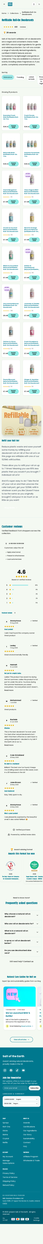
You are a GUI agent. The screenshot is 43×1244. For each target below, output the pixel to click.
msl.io (5, 1203)
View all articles (20, 1039)
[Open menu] (4, 4)
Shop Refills (9, 507)
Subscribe (34, 1088)
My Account (8, 1156)
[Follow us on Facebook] (11, 1070)
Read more (8, 690)
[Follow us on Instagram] (5, 1070)
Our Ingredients (30, 1130)
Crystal (6, 1138)
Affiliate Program (30, 1156)
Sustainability (29, 1138)
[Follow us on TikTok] (17, 1070)
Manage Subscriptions (8, 1161)
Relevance (8, 77)
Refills (5, 1142)
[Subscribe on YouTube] (23, 1070)
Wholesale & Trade (31, 1160)
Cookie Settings (36, 1219)
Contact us (28, 961)
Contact (27, 1142)
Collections (14, 13)
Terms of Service (10, 1177)
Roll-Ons (6, 1126)
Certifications (29, 1126)
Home (4, 13)
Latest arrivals (31, 78)
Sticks (5, 1130)
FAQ (25, 1146)
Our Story (27, 1134)
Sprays (6, 1122)
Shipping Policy (9, 1181)
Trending (20, 77)
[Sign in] (34, 4)
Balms (5, 1134)
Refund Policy (8, 1185)
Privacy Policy (9, 1173)
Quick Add (13, 126)
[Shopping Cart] (39, 4)
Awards (26, 1122)
